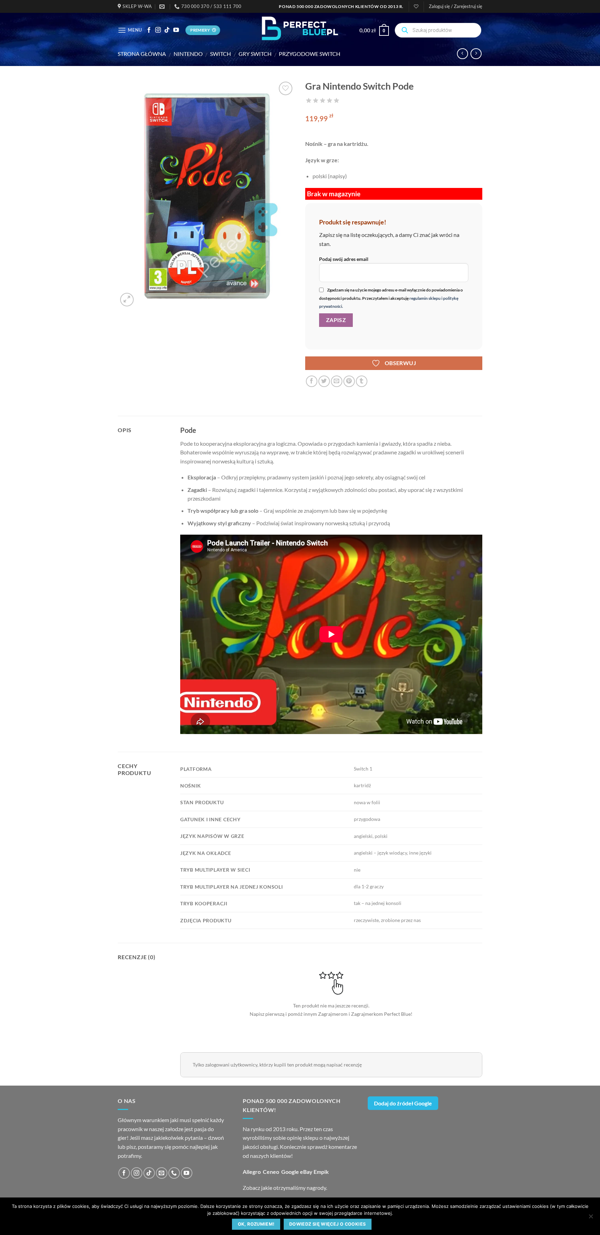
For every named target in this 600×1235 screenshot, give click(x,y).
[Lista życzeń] (416, 6)
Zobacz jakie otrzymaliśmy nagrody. (285, 1187)
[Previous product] (475, 53)
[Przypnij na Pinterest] (349, 381)
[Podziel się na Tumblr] (361, 381)
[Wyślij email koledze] (336, 381)
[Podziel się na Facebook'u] (311, 381)
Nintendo (188, 53)
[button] (455, 6)
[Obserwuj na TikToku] (167, 30)
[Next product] (462, 53)
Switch (220, 53)
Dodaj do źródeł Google (403, 1103)
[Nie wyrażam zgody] (590, 1218)
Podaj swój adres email (343, 259)
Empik (321, 1171)
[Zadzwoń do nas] (174, 1173)
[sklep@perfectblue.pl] (162, 6)
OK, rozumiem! (256, 1224)
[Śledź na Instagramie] (158, 30)
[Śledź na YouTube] (176, 30)
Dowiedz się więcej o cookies (327, 1224)
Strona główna (142, 53)
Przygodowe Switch (309, 53)
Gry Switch (255, 53)
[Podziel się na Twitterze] (324, 381)
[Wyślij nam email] (161, 1173)
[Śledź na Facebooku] (149, 30)
